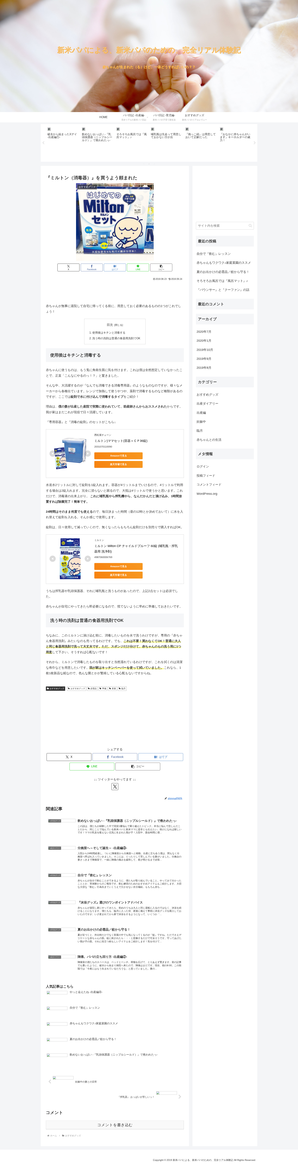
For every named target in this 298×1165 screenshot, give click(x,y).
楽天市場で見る (118, 464)
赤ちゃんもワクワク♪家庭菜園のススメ (224, 262)
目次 (110, 325)
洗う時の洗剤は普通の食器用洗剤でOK (116, 338)
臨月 (123, 688)
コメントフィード (209, 484)
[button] (161, 267)
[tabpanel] (63, 142)
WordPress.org (207, 493)
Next (254, 143)
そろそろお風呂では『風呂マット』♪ (222, 281)
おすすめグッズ (57, 688)
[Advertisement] (115, 291)
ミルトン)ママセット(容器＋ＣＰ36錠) (120, 441)
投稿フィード (206, 475)
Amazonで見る (118, 455)
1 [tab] (144, 164)
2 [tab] (149, 164)
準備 (104, 688)
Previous (43, 143)
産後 (114, 688)
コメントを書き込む (115, 1125)
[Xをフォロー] (114, 786)
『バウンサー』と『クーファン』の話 (223, 290)
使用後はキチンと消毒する (108, 332)
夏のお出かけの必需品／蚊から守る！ (223, 272)
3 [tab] (154, 164)
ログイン (203, 466)
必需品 (93, 688)
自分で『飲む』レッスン (214, 253)
